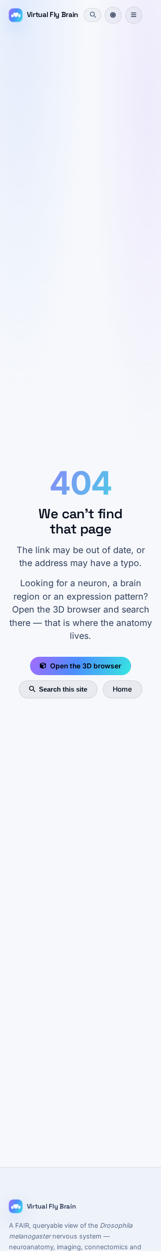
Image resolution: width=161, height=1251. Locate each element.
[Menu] (133, 15)
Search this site (63, 689)
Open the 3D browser (85, 666)
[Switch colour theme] (113, 15)
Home (122, 689)
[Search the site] (92, 14)
